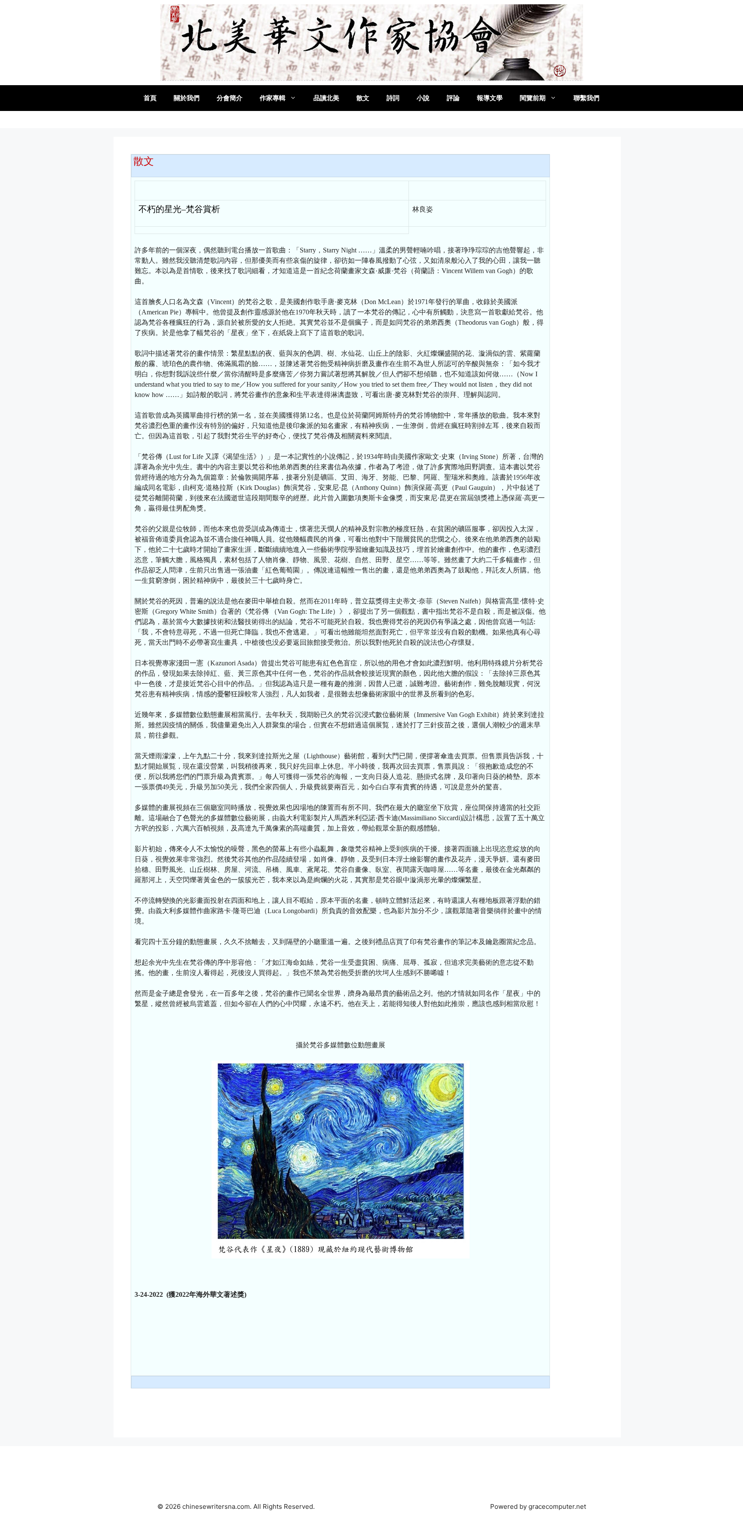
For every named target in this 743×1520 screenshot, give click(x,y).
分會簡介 (230, 98)
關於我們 (187, 98)
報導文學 (490, 98)
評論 (453, 98)
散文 (362, 98)
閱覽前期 (533, 98)
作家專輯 (273, 98)
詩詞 (393, 98)
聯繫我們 (586, 98)
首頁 (150, 98)
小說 (423, 98)
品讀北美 (326, 98)
